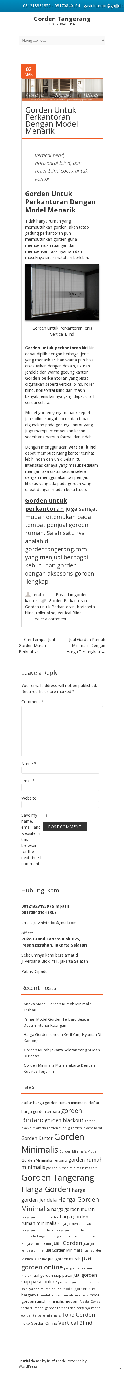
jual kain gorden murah (76, 1282)
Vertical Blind (70, 612)
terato (38, 594)
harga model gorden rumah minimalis (66, 1236)
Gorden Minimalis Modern (79, 1151)
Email (28, 781)
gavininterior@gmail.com (54, 922)
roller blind (45, 612)
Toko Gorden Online (39, 1323)
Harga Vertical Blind (36, 1244)
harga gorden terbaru (37, 1230)
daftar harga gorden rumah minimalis (54, 1102)
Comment (32, 701)
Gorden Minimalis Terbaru (44, 1160)
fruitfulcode (56, 1361)
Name (28, 763)
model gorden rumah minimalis (64, 1295)
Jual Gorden (67, 1242)
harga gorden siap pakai (75, 1224)
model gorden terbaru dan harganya (62, 1308)
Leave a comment (50, 619)
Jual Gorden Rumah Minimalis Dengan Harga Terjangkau (86, 645)
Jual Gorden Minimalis (64, 1250)
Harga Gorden (46, 1189)
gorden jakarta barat (86, 1128)
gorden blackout (64, 1120)
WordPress (28, 1366)
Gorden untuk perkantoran (53, 347)
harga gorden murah (73, 1209)
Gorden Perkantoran (68, 600)
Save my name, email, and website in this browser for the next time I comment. (31, 839)
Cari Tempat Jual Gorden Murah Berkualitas (37, 645)
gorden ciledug (58, 1128)
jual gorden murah (64, 1258)
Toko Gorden (78, 1314)
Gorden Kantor (37, 1138)
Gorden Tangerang (57, 1177)
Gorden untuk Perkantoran (50, 606)
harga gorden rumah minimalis (54, 1219)
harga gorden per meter (40, 1217)
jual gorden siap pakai (52, 1275)
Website (28, 798)
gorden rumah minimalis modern (72, 1168)
